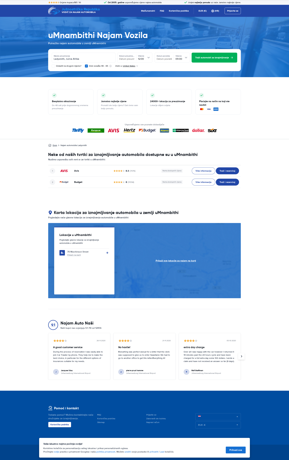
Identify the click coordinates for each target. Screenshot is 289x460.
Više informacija (203, 170)
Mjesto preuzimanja (62, 56)
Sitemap (101, 422)
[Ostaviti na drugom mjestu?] (53, 66)
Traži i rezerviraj (227, 170)
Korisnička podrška (179, 10)
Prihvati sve (235, 450)
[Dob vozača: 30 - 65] (86, 66)
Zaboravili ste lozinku (156, 418)
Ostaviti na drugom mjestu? (68, 66)
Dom (55, 145)
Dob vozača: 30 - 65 (98, 66)
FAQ (162, 10)
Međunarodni (148, 10)
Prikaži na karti (74, 255)
